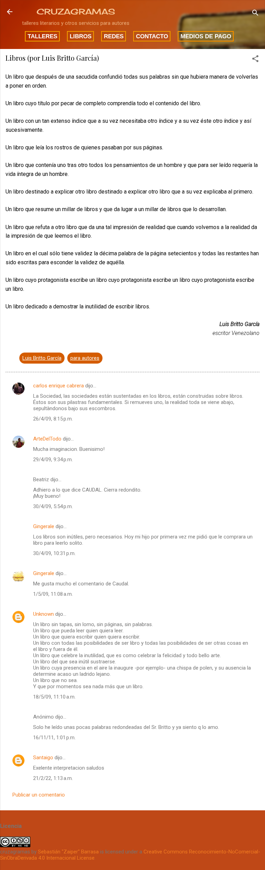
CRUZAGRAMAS (76, 12)
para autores (84, 358)
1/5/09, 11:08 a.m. (53, 594)
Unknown (43, 614)
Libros (80, 36)
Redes (114, 36)
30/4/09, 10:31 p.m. (54, 553)
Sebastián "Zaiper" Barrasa (68, 852)
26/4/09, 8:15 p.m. (53, 419)
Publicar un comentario (38, 795)
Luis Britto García (41, 358)
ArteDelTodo (47, 439)
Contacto (152, 36)
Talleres (42, 36)
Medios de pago (205, 36)
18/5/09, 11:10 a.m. (54, 697)
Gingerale (43, 526)
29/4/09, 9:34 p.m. (53, 459)
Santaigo (43, 757)
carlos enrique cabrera (58, 386)
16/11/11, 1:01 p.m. (54, 737)
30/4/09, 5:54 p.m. (53, 506)
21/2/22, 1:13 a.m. (53, 778)
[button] (255, 60)
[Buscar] (255, 13)
